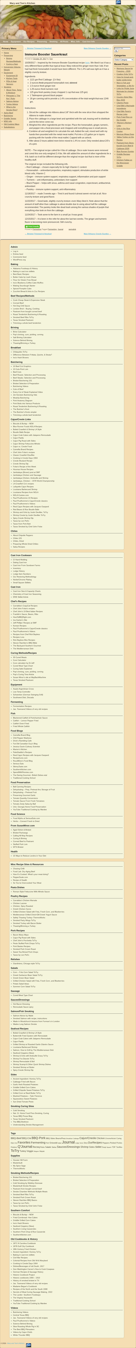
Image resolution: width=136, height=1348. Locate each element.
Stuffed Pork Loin (20, 844)
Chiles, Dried (18, 541)
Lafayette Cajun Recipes (23, 487)
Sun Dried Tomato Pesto (23, 1102)
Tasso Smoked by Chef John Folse (27, 526)
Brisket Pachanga (20, 833)
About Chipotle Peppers (23, 535)
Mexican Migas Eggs (125, 134)
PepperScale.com (20, 877)
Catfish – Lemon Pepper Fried (25, 721)
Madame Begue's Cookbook (25, 1286)
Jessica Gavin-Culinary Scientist (26, 746)
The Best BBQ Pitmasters (23, 1329)
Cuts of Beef (18, 389)
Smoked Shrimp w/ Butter (23, 1067)
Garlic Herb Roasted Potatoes (25, 1084)
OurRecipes (95, 1142)
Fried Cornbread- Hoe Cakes (25, 1217)
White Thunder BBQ (21, 1335)
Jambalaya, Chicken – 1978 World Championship (33, 481)
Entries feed (18, 254)
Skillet (98, 1146)
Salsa (54, 1147)
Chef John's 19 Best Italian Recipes (28, 611)
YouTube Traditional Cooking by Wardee (30, 809)
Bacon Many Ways (21, 935)
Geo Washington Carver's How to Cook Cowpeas (33, 1269)
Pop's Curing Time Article (23, 674)
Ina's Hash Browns (21, 357)
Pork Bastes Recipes (21, 946)
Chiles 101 (17, 538)
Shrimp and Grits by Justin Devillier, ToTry (30, 512)
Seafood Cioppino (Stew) (23, 1053)
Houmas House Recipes (23, 469)
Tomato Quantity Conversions (25, 798)
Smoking (54, 42)
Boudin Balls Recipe (21, 432)
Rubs (42, 1147)
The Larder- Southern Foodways (27, 1295)
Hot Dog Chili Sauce (21, 306)
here (87, 63)
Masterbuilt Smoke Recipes (24, 1186)
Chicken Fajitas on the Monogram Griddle (124, 163)
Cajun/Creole (87, 1138)
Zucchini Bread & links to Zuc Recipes (29, 291)
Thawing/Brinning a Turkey (24, 343)
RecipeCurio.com (20, 758)
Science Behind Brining (22, 340)
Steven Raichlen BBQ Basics (25, 1200)
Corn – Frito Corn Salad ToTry (25, 972)
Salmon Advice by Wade (23, 1016)
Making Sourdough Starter (24, 286)
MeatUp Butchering (21, 398)
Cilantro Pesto (122, 103)
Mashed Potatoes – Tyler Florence (27, 1096)
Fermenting (37, 229)
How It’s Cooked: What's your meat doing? (31, 874)
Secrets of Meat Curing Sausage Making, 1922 (32, 1292)
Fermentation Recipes (22, 706)
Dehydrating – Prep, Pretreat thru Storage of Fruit (34, 789)
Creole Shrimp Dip (20, 464)
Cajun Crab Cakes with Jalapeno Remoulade (32, 435)
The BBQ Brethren (21, 1122)
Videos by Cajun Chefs (22, 1332)
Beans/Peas (61, 1138)
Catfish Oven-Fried (21, 723)
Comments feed (19, 257)
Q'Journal (25, 1147)
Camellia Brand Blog (21, 735)
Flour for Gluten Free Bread (24, 280)
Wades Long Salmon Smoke (25, 1024)
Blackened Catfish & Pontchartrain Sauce (30, 718)
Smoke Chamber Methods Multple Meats (30, 1191)
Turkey (23, 1151)
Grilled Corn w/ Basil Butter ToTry (27, 1093)
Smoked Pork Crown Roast (24, 949)
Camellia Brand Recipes (23, 449)
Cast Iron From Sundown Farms (26, 565)
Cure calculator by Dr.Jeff (23, 663)
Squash (109, 1147)
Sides (92, 1147)
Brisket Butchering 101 (22, 380)
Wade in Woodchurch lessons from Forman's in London (36, 1021)
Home (5, 42)
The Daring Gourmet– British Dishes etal (30, 775)
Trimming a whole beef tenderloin (27, 323)
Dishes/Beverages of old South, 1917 (28, 1266)
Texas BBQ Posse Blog (22, 1116)
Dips (12, 1143)
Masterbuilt (17, 1163)
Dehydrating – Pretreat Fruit (25, 792)
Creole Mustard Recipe (22, 461)
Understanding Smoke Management (28, 1125)
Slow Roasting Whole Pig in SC (26, 1326)
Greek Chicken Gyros (22, 909)
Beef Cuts (17, 372)
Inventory (17, 568)
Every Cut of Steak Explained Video (28, 392)
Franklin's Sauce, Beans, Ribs (25, 614)
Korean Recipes (19, 626)
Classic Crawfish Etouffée (23, 455)
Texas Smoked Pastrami (23, 320)
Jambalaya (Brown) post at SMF (26, 472)
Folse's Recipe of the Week (24, 467)
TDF (114, 1147)
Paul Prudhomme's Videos (24, 504)
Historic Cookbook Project (24, 1275)
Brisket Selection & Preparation (26, 383)
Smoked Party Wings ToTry (24, 920)
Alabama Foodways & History (25, 268)
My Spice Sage (19, 1166)
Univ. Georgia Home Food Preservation (29, 807)
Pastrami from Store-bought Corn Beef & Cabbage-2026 (125, 146)
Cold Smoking (19, 1110)
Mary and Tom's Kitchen (22, 3)
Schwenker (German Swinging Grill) (28, 695)
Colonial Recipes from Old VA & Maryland (30, 1260)
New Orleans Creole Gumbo (97, 48)
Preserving (42, 42)
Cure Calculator (19, 660)
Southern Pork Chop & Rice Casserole (29, 1232)
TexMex (119, 1147)
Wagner (36, 1151)
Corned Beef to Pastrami (23, 841)
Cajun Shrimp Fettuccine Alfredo (26, 444)
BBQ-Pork (38, 1138)
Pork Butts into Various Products (26, 403)
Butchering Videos (20, 386)
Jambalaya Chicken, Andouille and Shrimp (30, 478)
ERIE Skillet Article (20, 597)
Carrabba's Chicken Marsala (25, 900)
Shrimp (84, 1146)
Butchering (8, 115)
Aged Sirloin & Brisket (22, 830)
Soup (104, 1147)
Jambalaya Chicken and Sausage (27, 475)
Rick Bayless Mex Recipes (24, 640)
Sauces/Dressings (68, 1146)
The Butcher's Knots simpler (25, 412)
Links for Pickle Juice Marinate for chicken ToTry (125, 91)
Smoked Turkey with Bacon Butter (27, 923)
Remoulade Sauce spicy (23, 1007)
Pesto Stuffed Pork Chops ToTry (26, 943)
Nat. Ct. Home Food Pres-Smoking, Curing (31, 1113)
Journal (60, 229)
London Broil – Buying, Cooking (26, 309)
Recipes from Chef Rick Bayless (26, 634)
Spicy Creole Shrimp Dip (23, 518)
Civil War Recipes (20, 1258)
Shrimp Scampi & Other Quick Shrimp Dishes (32, 1064)
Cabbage (76, 1138)
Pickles (119, 1143)
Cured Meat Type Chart (23, 666)
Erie (16, 1143)
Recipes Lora (18, 637)
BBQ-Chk (26, 1138)
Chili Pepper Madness (22, 738)
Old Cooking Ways (11, 124)
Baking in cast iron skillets (24, 271)
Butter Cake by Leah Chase (24, 277)
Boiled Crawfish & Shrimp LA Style (27, 429)
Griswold (53, 1143)
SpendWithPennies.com (23, 772)
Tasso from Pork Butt (22, 524)
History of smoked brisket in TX (26, 1280)
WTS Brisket (18, 847)
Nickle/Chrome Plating (22, 580)
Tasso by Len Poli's (21, 521)
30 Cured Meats (20, 657)
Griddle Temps (10, 118)
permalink (72, 229)
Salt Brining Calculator (22, 337)
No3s (81, 1143)
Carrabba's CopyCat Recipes (25, 606)
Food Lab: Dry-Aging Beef (24, 871)
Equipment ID (12, 76)
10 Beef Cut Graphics (22, 366)
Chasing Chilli (18, 869)
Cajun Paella (18, 438)
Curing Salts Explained (22, 669)
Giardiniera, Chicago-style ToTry (26, 963)
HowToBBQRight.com (22, 617)
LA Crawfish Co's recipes (23, 484)
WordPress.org (19, 260)
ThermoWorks (19, 1168)
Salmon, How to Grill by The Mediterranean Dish (33, 1050)
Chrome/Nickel (110, 1138)
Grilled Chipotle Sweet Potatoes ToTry (29, 1090)
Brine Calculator (19, 332)
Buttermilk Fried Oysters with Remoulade (30, 1036)
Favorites (24, 1142)
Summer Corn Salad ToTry (24, 986)
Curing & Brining (20, 838)
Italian (59, 1143)
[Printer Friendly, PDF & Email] (32, 226)
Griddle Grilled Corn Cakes (24, 1087)
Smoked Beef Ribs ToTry (23, 317)
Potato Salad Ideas (21, 984)
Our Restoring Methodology (24, 577)
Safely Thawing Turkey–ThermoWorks (29, 917)
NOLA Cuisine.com (21, 495)
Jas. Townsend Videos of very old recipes (30, 709)
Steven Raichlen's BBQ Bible (25, 643)
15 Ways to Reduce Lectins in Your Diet (29, 856)
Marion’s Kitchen (20, 749)
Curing (118, 1138)
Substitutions (9, 127)
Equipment (16, 42)
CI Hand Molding (20, 560)
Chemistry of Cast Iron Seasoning (27, 594)
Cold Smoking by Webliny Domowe (27, 1183)
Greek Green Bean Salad (23, 978)
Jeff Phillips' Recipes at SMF (25, 623)
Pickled (113, 1143)
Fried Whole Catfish (21, 726)
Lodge (77, 1143)
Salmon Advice (12, 101)
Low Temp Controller (21, 692)
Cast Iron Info (88, 42)
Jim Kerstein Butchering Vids (25, 395)
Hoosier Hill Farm (20, 1160)
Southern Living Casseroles (24, 1229)
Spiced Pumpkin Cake (22, 288)
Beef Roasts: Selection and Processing (29, 375)
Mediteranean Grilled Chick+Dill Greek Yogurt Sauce (35, 915)
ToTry (15, 1150)
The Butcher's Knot (21, 409)
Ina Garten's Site (20, 620)
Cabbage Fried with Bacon (24, 1082)
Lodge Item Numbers (22, 574)
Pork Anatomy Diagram (22, 400)
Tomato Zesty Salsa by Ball (24, 804)
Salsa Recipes (19, 547)
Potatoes (14, 1147)
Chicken (101, 1138)
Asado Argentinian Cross (23, 689)
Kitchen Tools (11, 78)
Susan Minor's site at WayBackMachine (29, 677)
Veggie (30, 1151)
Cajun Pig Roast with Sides (24, 441)
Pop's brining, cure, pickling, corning (28, 334)
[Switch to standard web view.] (118, 2)
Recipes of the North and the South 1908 (30, 1289)
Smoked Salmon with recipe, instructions (30, 1018)
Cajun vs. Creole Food (22, 446)
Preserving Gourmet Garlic (24, 795)
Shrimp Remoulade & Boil (24, 1061)
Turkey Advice (12, 104)
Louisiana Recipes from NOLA (25, 492)
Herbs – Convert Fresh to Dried (26, 821)
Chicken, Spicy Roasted (23, 906)
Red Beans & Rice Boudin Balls (26, 509)
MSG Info (8, 121)
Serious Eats (18, 764)
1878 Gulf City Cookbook (23, 1246)
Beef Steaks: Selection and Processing (29, 378)
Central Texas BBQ (21, 1315)
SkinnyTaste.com (20, 766)
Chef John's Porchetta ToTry (25, 940)
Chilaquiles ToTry (20, 352)
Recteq (36, 1147)
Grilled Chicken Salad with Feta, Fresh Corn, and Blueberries (38, 912)
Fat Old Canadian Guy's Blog (25, 744)
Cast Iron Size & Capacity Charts (27, 591)
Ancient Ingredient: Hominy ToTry (27, 1079)
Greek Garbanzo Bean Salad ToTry (27, 975)
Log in (15, 251)
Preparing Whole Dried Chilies (25, 544)
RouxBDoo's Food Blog (23, 761)
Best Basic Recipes (21, 274)
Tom (51, 59)
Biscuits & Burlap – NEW (23, 424)
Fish (47, 1143)
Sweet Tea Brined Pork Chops (25, 952)
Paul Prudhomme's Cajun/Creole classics (30, 501)
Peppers (105, 1143)
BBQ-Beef (16, 1138)
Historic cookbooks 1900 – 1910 (26, 1278)
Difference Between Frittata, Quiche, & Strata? (32, 355)
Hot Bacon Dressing (21, 1004)
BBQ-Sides (50, 1138)
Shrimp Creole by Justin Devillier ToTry (29, 515)
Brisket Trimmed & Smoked (38, 48)
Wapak (41, 1151)
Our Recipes (29, 42)
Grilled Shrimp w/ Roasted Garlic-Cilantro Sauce (33, 1044)
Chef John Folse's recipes (24, 452)
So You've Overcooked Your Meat (27, 883)
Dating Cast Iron (20, 562)
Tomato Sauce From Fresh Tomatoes (28, 801)
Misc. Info (75, 42)
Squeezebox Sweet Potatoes (25, 1099)
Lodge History (19, 571)
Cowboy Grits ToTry (125, 74)
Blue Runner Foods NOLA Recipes (27, 426)
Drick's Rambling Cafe (22, 741)
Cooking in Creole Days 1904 (25, 458)
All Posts (64, 42)
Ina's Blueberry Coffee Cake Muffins (28, 283)
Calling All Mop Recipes (23, 836)
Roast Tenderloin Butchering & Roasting (29, 314)
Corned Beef (18, 303)
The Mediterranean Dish (23, 649)
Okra (85, 1143)
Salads (48, 1147)
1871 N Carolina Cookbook (24, 1243)
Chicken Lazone (20, 903)
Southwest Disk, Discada (23, 697)
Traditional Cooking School (24, 778)
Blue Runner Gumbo (125, 151)
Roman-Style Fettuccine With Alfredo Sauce (31, 892)
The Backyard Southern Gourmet (27, 646)
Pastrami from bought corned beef (27, 311)
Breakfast (69, 1138)
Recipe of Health (20, 880)
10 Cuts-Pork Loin (20, 369)
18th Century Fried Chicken (24, 1249)
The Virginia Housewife (22, 1298)
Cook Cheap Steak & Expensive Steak (29, 300)
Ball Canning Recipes (22, 787)
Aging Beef (8, 113)
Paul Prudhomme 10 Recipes (25, 498)
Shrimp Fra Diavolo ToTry (23, 1059)
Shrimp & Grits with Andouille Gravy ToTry (30, 1056)
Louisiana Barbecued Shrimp (25, 489)
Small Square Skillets (22, 582)
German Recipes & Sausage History (28, 1272)
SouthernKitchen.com (22, 769)
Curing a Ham (12, 64)
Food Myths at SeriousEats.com (26, 818)
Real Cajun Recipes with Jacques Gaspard (31, 506)
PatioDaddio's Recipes (22, 752)
